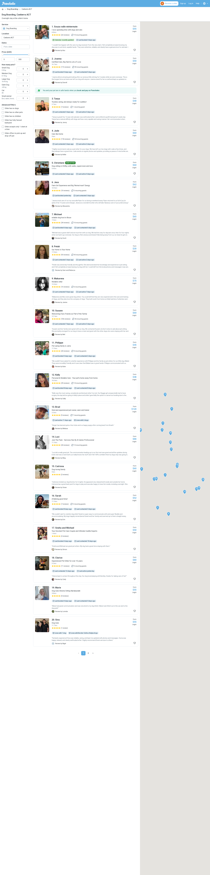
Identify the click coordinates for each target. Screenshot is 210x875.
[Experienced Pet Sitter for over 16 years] (85, 568)
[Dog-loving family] (85, 476)
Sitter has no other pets (14, 112)
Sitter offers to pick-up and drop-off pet (15, 134)
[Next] (93, 653)
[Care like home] (85, 142)
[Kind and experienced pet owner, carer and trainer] (85, 418)
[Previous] (78, 653)
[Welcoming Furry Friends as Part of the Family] (85, 322)
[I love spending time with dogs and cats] (85, 38)
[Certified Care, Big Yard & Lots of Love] (85, 70)
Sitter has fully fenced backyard (13, 121)
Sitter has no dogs (12, 108)
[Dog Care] (85, 631)
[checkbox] (3, 108)
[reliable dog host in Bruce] (85, 226)
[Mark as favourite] (134, 50)
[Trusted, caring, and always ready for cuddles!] (85, 110)
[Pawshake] (9, 3)
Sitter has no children (13, 116)
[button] (165, 475)
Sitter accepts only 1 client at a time (16, 128)
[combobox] (16, 28)
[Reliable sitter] (85, 290)
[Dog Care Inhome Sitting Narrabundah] (85, 599)
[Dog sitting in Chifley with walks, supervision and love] (85, 168)
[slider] (3, 55)
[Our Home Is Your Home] (85, 258)
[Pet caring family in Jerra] (85, 354)
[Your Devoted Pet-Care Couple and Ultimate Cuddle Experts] (85, 538)
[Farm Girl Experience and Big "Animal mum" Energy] (85, 194)
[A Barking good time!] (85, 507)
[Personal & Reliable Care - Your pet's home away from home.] (85, 387)
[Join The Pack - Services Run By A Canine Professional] (85, 447)
